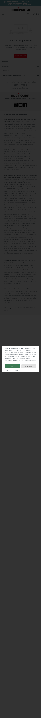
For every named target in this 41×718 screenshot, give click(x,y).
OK (12, 366)
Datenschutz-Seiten (30, 360)
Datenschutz (8, 370)
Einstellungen (28, 366)
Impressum (17, 370)
